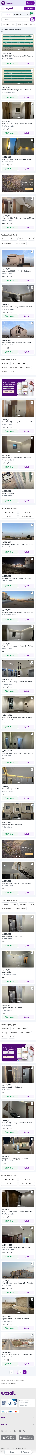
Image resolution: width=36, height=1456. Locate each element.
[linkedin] (15, 1431)
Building (32, 24)
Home (3, 1380)
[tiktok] (6, 1431)
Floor (25, 24)
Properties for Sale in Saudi (15, 1380)
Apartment (6, 24)
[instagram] (2, 1431)
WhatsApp (10, 63)
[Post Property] (21, 8)
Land (19, 24)
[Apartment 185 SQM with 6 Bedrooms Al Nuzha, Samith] (18, 1314)
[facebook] (11, 1431)
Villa (13, 24)
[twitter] (24, 1431)
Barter (30, 14)
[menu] (2, 8)
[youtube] (20, 1431)
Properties (7, 14)
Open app (30, 3)
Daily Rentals (18, 14)
